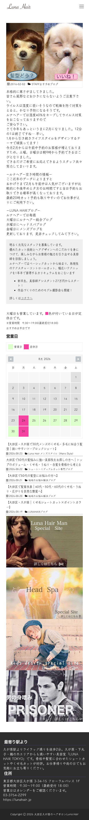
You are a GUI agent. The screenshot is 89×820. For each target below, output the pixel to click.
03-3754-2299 (14, 795)
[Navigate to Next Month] (78, 359)
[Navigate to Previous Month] (10, 359)
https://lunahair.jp (17, 799)
